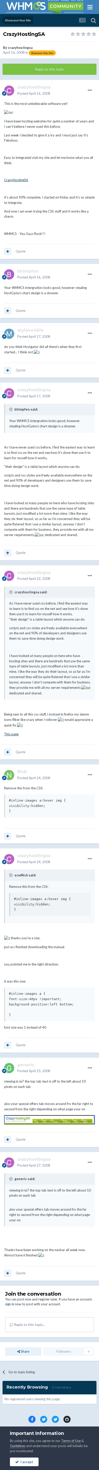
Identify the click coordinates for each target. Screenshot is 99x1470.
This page (11, 734)
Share (24, 1351)
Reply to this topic (49, 69)
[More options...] (90, 90)
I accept (26, 1462)
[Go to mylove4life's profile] (9, 334)
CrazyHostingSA (16, 180)
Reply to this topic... (29, 1324)
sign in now (13, 1304)
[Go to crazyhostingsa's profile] (9, 91)
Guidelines (17, 1446)
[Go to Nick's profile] (9, 775)
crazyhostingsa (20, 48)
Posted (33, 93)
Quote (20, 251)
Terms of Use (71, 1441)
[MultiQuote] (7, 251)
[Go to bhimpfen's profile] (9, 274)
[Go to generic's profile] (9, 1068)
